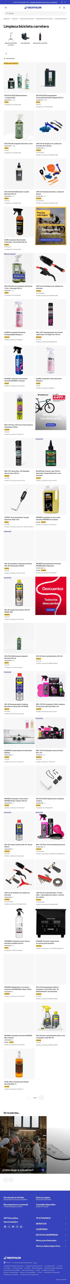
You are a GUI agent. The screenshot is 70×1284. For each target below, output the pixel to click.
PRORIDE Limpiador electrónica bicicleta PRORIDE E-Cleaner (16, 380)
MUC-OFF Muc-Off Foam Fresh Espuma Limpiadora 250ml (18, 426)
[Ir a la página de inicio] (32, 7)
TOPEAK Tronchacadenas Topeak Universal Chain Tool (16, 518)
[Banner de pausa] (62, 2)
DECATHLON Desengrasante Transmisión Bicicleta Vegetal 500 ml (49, 97)
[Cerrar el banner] (64, 2)
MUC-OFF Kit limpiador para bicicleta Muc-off (49, 752)
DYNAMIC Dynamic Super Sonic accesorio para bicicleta (47, 942)
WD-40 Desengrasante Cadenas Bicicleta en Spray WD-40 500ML (16, 705)
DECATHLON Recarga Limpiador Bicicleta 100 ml (16, 657)
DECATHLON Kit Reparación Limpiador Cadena (50, 800)
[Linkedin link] (21, 1226)
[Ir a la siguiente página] (41, 1098)
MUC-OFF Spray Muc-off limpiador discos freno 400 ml (17, 472)
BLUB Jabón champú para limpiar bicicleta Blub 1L (16, 1083)
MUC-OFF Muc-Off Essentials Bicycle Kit (50, 845)
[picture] (19, 77)
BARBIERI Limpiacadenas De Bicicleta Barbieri (18, 752)
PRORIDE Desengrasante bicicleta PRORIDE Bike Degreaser (48, 565)
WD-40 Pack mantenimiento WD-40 (49, 656)
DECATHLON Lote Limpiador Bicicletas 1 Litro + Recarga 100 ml (18, 287)
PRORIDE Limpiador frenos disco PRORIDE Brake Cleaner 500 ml (16, 800)
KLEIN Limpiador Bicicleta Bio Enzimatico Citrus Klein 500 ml (15, 241)
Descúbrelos (51, 609)
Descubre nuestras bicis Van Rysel (51, 240)
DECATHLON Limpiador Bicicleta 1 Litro (18, 144)
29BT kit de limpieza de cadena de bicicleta (17, 894)
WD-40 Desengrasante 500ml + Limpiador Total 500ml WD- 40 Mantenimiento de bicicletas (48, 989)
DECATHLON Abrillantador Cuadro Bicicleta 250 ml (17, 193)
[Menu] (6, 7)
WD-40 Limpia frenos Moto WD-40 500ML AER (17, 611)
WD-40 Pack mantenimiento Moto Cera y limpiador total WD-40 (50, 1037)
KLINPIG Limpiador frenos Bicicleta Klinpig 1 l (49, 380)
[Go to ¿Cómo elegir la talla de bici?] (42, 1170)
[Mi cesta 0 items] (64, 7)
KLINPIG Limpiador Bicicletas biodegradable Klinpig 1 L (15, 333)
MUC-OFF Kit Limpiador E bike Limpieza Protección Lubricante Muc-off (50, 705)
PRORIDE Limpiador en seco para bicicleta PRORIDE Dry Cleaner (48, 518)
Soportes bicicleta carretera (11, 44)
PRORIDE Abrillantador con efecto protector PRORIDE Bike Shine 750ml (17, 988)
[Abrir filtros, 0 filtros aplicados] (6, 53)
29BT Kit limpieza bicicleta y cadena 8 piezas (50, 193)
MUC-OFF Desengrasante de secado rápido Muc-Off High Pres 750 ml (49, 333)
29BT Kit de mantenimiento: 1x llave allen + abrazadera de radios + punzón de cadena (50, 895)
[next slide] (11, 1180)
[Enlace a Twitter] (9, 1226)
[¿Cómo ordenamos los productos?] (4, 58)
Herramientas (25, 43)
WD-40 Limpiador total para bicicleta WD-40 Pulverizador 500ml (18, 565)
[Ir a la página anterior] (28, 1098)
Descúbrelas (51, 425)
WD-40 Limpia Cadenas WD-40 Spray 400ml (18, 846)
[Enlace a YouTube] (13, 1226)
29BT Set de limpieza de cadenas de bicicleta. (49, 287)
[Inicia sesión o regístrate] (60, 7)
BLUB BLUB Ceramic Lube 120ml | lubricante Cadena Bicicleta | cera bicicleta (48, 473)
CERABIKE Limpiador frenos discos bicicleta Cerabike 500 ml (17, 942)
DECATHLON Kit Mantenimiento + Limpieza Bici (16, 97)
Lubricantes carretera (40, 43)
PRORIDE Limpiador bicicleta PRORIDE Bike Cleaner (18, 1037)
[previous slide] (6, 1180)
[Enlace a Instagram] (17, 1226)
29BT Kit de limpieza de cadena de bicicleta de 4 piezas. (49, 145)
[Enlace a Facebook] (5, 1226)
